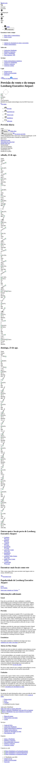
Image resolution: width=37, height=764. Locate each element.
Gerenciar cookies (9, 65)
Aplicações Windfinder (10, 50)
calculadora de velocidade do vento (14, 686)
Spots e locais (8, 37)
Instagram (25, 752)
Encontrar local (7, 576)
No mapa (3, 104)
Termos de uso (8, 71)
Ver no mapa (6, 78)
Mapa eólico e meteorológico (12, 35)
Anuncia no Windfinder (10, 62)
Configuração (10, 29)
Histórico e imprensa (9, 52)
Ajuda (8, 26)
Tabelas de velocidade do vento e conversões (16, 43)
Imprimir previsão (7, 134)
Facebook (15, 78)
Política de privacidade (10, 73)
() (8, 142)
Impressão (7, 74)
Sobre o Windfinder (9, 53)
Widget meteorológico (10, 44)
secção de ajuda (17, 664)
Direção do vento (5, 140)
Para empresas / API (9, 55)
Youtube (24, 754)
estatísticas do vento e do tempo (9, 642)
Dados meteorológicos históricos (13, 61)
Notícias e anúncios (9, 64)
